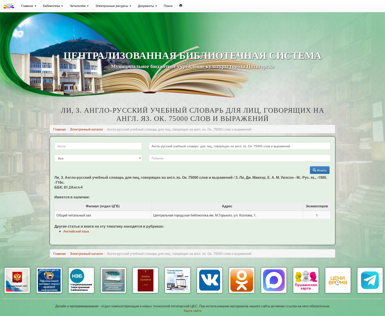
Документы (146, 5)
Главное (27, 5)
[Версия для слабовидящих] (181, 5)
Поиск (168, 5)
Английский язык (76, 231)
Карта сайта (192, 310)
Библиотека (52, 5)
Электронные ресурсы (112, 5)
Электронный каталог (86, 129)
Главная (59, 129)
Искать (321, 170)
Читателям (78, 5)
